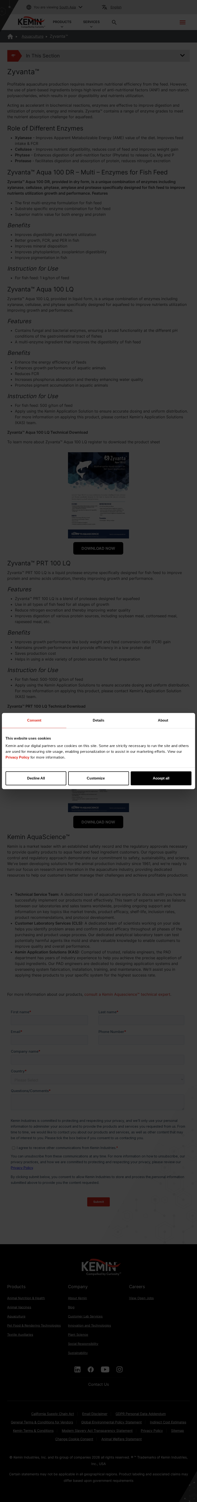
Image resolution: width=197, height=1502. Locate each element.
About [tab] (163, 720)
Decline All (36, 778)
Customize (96, 778)
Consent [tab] (34, 720)
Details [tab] (98, 720)
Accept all (161, 778)
